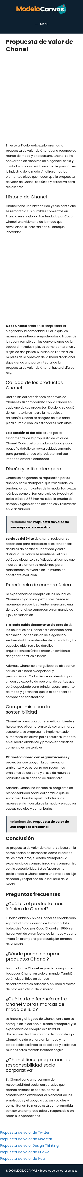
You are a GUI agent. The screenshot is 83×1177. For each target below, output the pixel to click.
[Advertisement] (41, 100)
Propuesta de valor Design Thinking (29, 1145)
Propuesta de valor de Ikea (22, 1158)
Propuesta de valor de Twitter (24, 1132)
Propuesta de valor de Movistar (26, 1139)
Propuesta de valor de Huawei (25, 1152)
